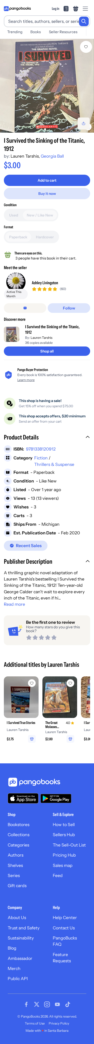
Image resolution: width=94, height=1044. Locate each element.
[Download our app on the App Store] (23, 798)
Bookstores (18, 824)
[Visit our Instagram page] (47, 1004)
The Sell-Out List (69, 844)
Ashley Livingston (45, 282)
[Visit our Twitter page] (37, 1004)
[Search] (84, 21)
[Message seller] (25, 308)
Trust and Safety (24, 927)
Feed (58, 875)
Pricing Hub (64, 855)
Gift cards (17, 885)
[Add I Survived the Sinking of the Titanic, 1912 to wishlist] (86, 47)
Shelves (15, 865)
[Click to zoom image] (47, 86)
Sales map (63, 865)
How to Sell (64, 824)
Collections (18, 834)
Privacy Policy (59, 1023)
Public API (18, 978)
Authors (15, 855)
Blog (12, 948)
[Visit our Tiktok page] (68, 1004)
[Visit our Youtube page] (57, 1004)
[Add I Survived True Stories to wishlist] (32, 683)
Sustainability (21, 937)
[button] (47, 437)
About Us (17, 917)
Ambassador (20, 958)
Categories (18, 844)
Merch (14, 968)
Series (14, 875)
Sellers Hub (64, 834)
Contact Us (64, 927)
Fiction (41, 457)
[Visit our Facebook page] (26, 1004)
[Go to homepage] (17, 8)
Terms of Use (35, 1023)
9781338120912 (41, 448)
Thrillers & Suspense (54, 464)
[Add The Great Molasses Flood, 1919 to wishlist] (70, 683)
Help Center (65, 917)
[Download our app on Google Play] (55, 798)
